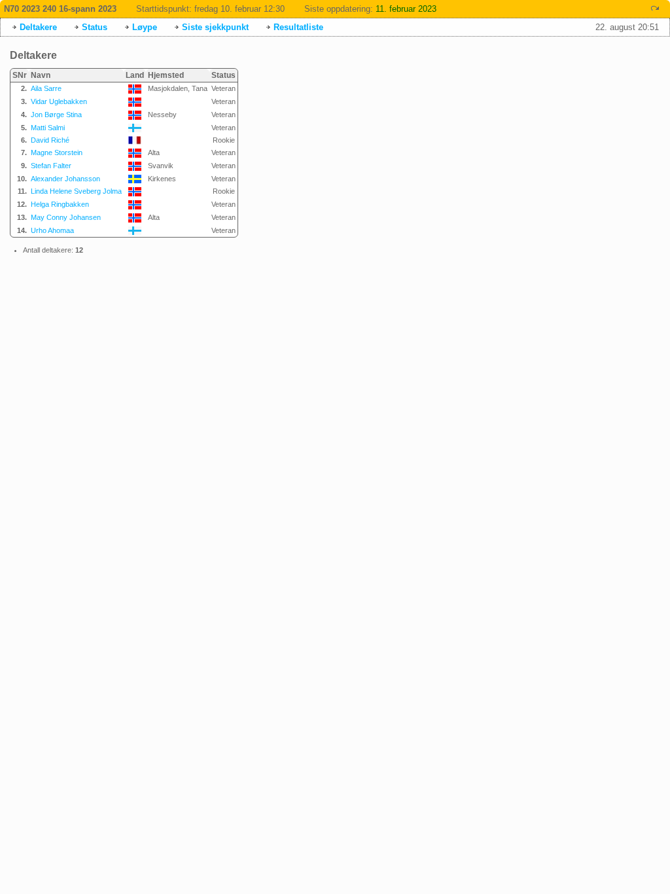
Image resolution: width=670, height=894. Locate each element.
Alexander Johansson (65, 179)
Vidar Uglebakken (59, 101)
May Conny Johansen (66, 217)
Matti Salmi (48, 128)
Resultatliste (298, 27)
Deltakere (38, 27)
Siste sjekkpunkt (215, 27)
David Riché (50, 140)
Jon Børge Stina (56, 114)
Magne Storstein (56, 152)
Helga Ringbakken (60, 204)
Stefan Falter (51, 166)
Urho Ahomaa (52, 230)
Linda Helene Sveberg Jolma (76, 191)
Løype (144, 27)
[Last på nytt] (655, 8)
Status (94, 27)
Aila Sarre (46, 88)
